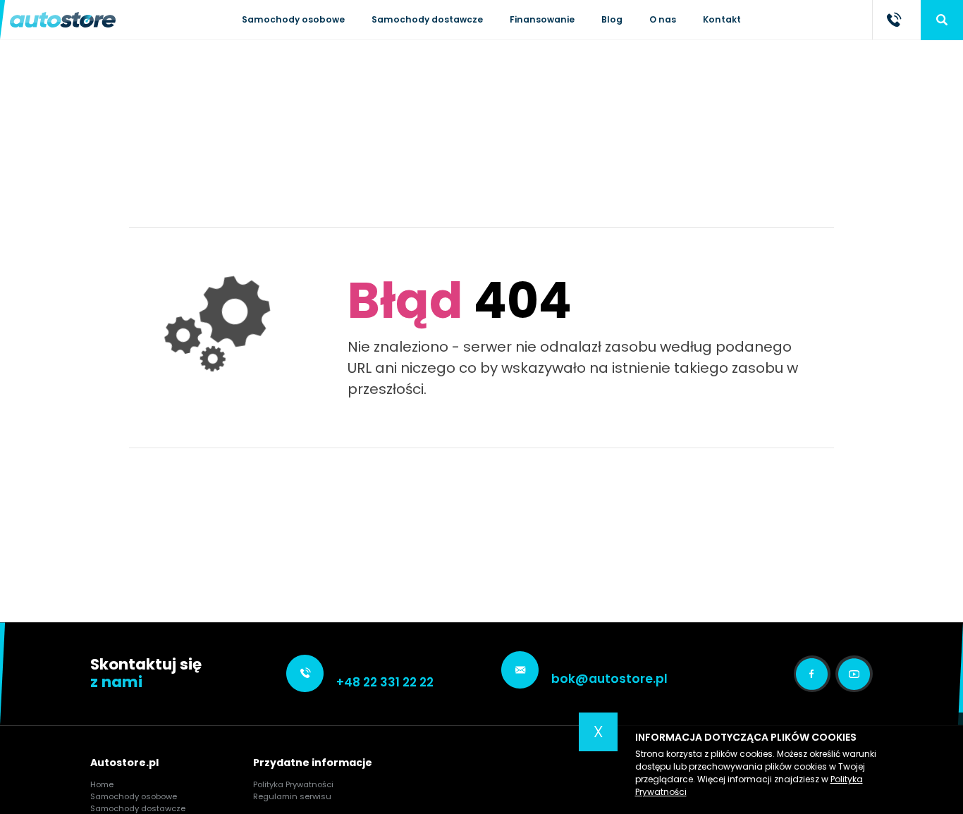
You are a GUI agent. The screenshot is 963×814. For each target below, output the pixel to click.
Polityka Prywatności (293, 784)
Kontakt (722, 19)
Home (102, 784)
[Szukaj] (942, 19)
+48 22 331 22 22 (385, 682)
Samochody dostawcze (427, 19)
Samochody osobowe (293, 19)
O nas (662, 19)
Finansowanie (542, 19)
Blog (611, 19)
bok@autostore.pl (609, 678)
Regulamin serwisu (292, 796)
